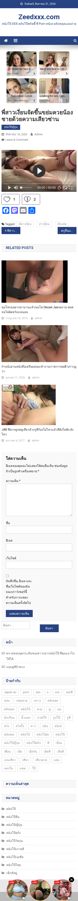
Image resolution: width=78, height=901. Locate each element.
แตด (23, 768)
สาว (33, 726)
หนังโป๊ (60, 734)
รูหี (68, 717)
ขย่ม (7, 700)
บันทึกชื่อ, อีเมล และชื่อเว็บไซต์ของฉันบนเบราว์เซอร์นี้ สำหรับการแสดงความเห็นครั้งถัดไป (19, 592)
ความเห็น (13, 481)
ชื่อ (8, 523)
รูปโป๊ (56, 717)
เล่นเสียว (10, 760)
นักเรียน (9, 717)
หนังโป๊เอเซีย (14, 857)
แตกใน (8, 768)
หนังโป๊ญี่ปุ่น (11, 127)
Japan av (10, 692)
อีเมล (9, 540)
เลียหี (60, 751)
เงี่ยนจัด (62, 224)
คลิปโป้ (25, 709)
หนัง (45, 726)
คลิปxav (52, 700)
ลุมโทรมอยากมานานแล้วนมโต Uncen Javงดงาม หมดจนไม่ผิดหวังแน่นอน (37, 310)
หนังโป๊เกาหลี (15, 849)
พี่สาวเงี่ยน (25, 224)
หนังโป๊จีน (13, 817)
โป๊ (34, 768)
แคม (56, 760)
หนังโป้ (25, 734)
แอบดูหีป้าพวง (15, 667)
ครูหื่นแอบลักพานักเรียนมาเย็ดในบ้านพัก (68, 230)
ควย (39, 709)
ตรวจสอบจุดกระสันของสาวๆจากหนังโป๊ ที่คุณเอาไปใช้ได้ (40, 656)
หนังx (58, 726)
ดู (50, 709)
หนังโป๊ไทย (13, 865)
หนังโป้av (42, 734)
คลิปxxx (9, 709)
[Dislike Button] (27, 199)
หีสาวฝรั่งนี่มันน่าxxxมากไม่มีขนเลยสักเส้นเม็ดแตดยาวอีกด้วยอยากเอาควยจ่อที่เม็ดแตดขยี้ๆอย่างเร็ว (13, 230)
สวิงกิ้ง (20, 726)
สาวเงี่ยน (44, 224)
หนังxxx (9, 734)
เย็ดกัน (33, 751)
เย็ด (19, 751)
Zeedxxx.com (39, 17)
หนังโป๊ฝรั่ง (33, 743)
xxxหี (69, 692)
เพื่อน (7, 751)
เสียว (25, 760)
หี (48, 743)
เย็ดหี (47, 751)
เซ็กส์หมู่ (11, 873)
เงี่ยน (59, 743)
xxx (57, 692)
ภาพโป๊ (41, 717)
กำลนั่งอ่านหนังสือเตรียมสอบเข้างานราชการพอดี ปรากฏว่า (39, 369)
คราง (37, 700)
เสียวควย (41, 760)
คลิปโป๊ (11, 809)
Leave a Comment (16, 139)
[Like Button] (7, 199)
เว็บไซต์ (11, 558)
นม (59, 709)
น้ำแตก (26, 717)
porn (26, 692)
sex (38, 692)
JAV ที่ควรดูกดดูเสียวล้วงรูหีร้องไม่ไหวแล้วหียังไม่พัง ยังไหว (37, 432)
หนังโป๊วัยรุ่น (14, 841)
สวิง (6, 726)
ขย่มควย (22, 700)
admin (38, 134)
